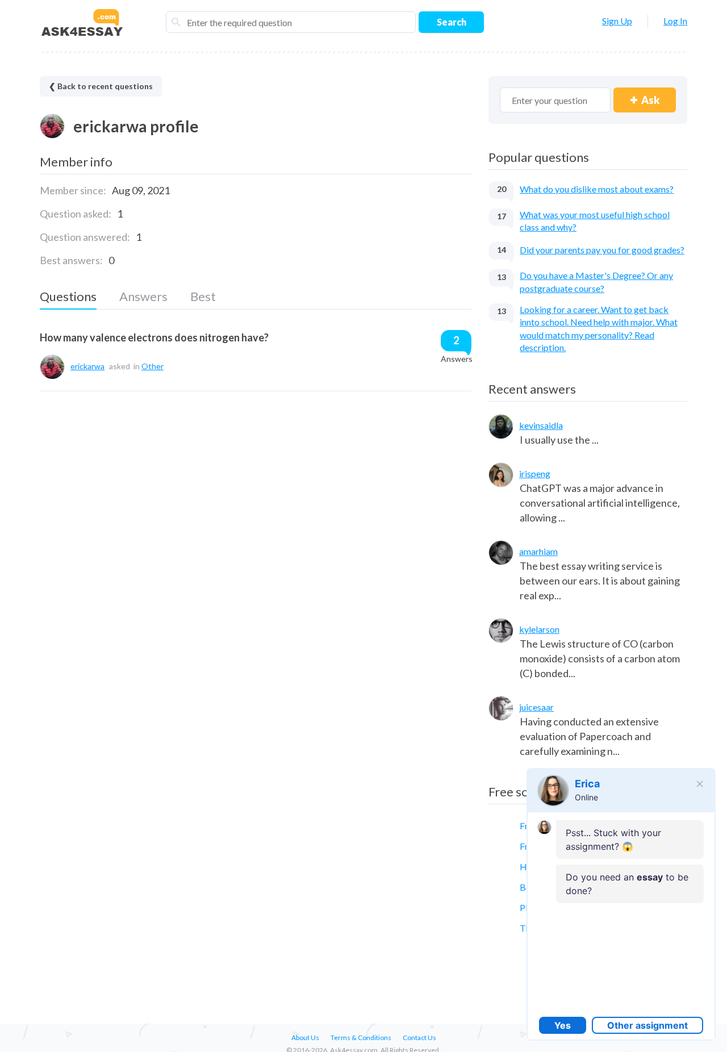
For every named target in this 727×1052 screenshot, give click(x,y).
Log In (675, 20)
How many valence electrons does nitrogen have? (154, 337)
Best (203, 296)
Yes (562, 1025)
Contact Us (419, 1037)
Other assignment (647, 1025)
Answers (143, 296)
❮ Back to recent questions (101, 86)
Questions (68, 296)
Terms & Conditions (361, 1037)
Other (152, 366)
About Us (305, 1037)
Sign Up (617, 20)
